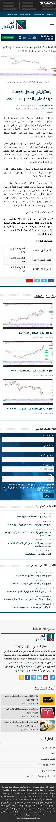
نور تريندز (52, 47)
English (50, 14)
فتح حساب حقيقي (39, 14)
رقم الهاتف (48, 465)
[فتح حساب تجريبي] (28, 38)
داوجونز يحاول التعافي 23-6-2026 (36, 333)
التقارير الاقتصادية (48, 759)
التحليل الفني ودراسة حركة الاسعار (30, 47)
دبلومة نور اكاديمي (12, 14)
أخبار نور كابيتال (49, 747)
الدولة (51, 475)
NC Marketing (44, 105)
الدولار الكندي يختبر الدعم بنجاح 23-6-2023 (31, 370)
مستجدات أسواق (48, 770)
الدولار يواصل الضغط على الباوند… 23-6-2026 (29, 408)
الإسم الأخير (48, 445)
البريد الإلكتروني (46, 455)
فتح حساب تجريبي (25, 14)
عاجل (53, 753)
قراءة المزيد (19, 670)
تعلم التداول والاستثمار (45, 764)
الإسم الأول (48, 436)
